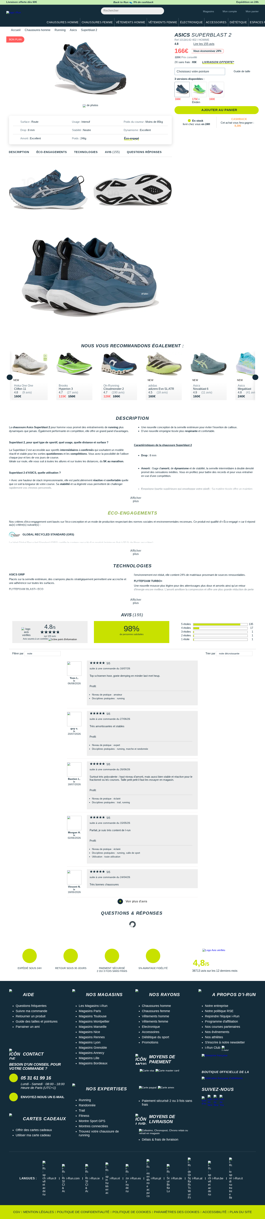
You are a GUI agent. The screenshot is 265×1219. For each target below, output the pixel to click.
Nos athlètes (214, 1037)
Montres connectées (93, 1126)
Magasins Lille (89, 1058)
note (29, 653)
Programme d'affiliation (221, 1021)
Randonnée (87, 1105)
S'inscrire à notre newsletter (225, 1042)
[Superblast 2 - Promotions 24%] (182, 89)
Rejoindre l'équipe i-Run (222, 1016)
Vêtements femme (155, 1021)
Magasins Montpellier (94, 1021)
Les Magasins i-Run (93, 1006)
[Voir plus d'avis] (132, 901)
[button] (200, 71)
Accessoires (150, 1032)
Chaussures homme (37, 30)
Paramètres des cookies (176, 1212)
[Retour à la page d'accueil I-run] (23, 17)
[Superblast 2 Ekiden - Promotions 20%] (199, 89)
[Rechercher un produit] (159, 11)
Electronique (151, 1027)
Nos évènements (217, 1032)
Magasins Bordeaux (93, 1063)
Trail (82, 1110)
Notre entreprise (216, 1006)
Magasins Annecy (91, 1053)
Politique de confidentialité (83, 1212)
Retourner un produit (30, 1016)
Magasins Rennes (92, 1037)
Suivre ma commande (31, 1011)
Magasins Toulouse (93, 1016)
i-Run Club (212, 1047)
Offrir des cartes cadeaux (34, 1130)
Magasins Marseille (93, 1027)
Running (60, 30)
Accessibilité (214, 1212)
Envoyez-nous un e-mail (42, 1097)
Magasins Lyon (89, 1042)
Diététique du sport (155, 1037)
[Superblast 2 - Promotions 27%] (216, 89)
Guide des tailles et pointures (37, 1021)
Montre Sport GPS (92, 1121)
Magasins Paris (90, 1011)
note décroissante (229, 653)
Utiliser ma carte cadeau (33, 1135)
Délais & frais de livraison (160, 1139)
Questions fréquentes (31, 1006)
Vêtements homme (155, 1016)
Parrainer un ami (28, 1027)
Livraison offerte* (218, 62)
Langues (28, 1178)
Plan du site (241, 1212)
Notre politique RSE (219, 1011)
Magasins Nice (89, 1032)
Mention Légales (38, 1212)
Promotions (150, 1042)
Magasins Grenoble (93, 1047)
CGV (16, 1212)
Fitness (84, 1116)
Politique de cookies (131, 1212)
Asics (73, 30)
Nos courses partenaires (222, 1027)
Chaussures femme (156, 1011)
